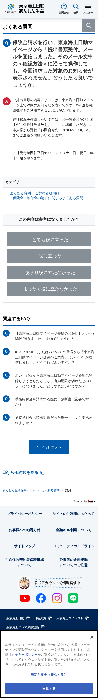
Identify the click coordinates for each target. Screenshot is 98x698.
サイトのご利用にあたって (74, 514)
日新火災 (40, 618)
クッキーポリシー (25, 654)
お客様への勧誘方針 (24, 530)
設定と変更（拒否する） (49, 674)
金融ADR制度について (73, 530)
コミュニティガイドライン (74, 546)
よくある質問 (50, 490)
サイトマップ (24, 546)
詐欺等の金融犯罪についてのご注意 (74, 562)
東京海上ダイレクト (69, 618)
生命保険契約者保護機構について (24, 562)
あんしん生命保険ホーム (19, 490)
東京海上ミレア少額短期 (22, 627)
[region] (49, 664)
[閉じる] (91, 637)
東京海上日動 (15, 618)
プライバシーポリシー (24, 514)
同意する (49, 688)
